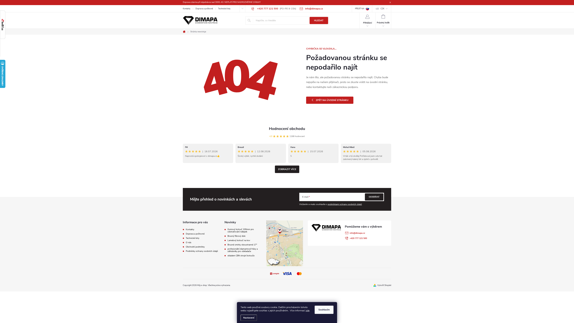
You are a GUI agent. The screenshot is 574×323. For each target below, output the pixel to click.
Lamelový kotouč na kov (239, 240)
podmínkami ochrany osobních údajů (345, 204)
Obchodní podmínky (195, 246)
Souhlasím (324, 309)
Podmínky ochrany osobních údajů (202, 251)
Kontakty (186, 8)
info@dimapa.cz (357, 233)
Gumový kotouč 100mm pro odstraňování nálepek (241, 230)
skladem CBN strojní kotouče (241, 256)
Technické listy (224, 8)
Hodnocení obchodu (287, 128)
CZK (382, 8)
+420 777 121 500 (358, 238)
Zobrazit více (287, 169)
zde (307, 310)
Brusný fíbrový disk (236, 236)
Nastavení (248, 317)
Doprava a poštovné (204, 8)
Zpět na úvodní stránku (332, 100)
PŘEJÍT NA (359, 8)
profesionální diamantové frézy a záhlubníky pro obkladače (243, 250)
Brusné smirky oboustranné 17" (242, 245)
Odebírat (374, 196)
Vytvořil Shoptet (384, 285)
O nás (188, 242)
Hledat (318, 20)
